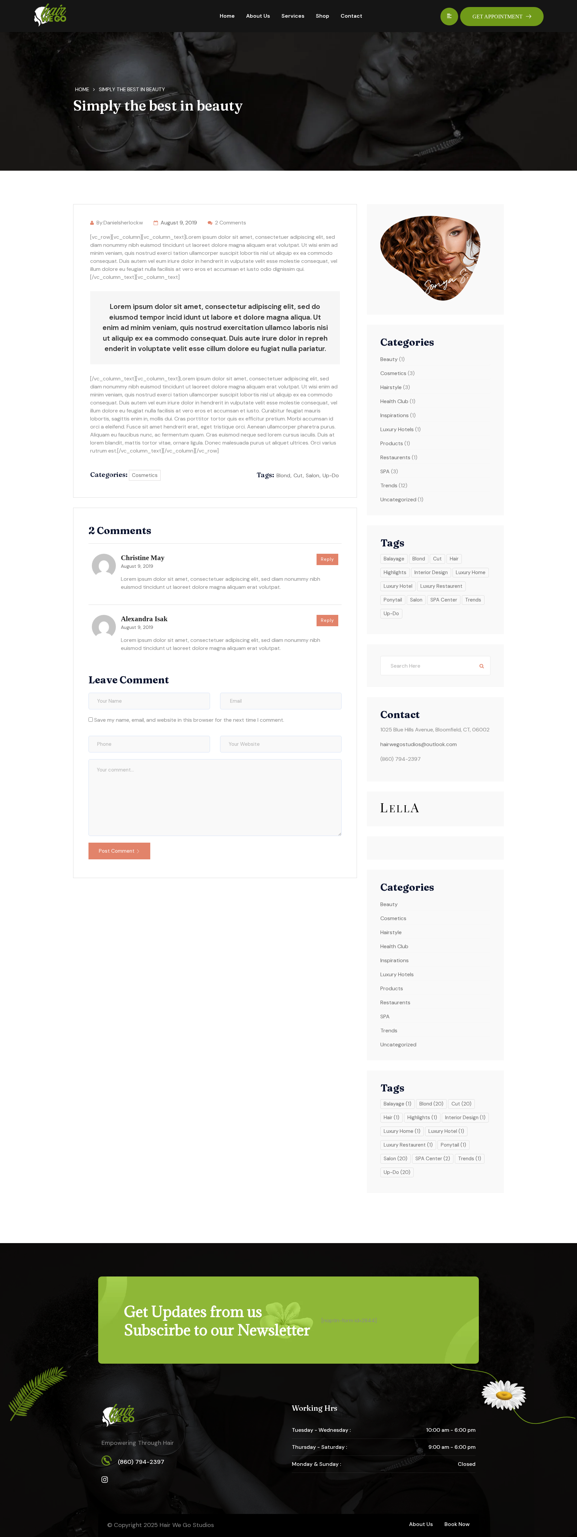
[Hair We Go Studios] (50, 15)
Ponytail (393, 599)
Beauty (389, 359)
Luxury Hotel (398, 586)
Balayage (394, 558)
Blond (283, 475)
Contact (351, 15)
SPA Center (443, 599)
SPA (385, 471)
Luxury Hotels (397, 429)
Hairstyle (391, 387)
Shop (322, 15)
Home (227, 15)
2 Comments (230, 222)
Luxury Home (471, 572)
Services (293, 15)
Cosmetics (145, 475)
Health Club (394, 401)
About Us (258, 15)
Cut (298, 475)
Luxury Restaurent (441, 586)
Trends (388, 485)
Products (391, 443)
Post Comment (117, 851)
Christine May (143, 558)
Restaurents (395, 457)
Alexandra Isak (144, 619)
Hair (454, 558)
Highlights (395, 572)
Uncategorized (398, 499)
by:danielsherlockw (120, 222)
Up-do (331, 475)
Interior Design (431, 572)
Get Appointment (497, 16)
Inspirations (394, 415)
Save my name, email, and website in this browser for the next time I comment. (189, 719)
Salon (312, 475)
